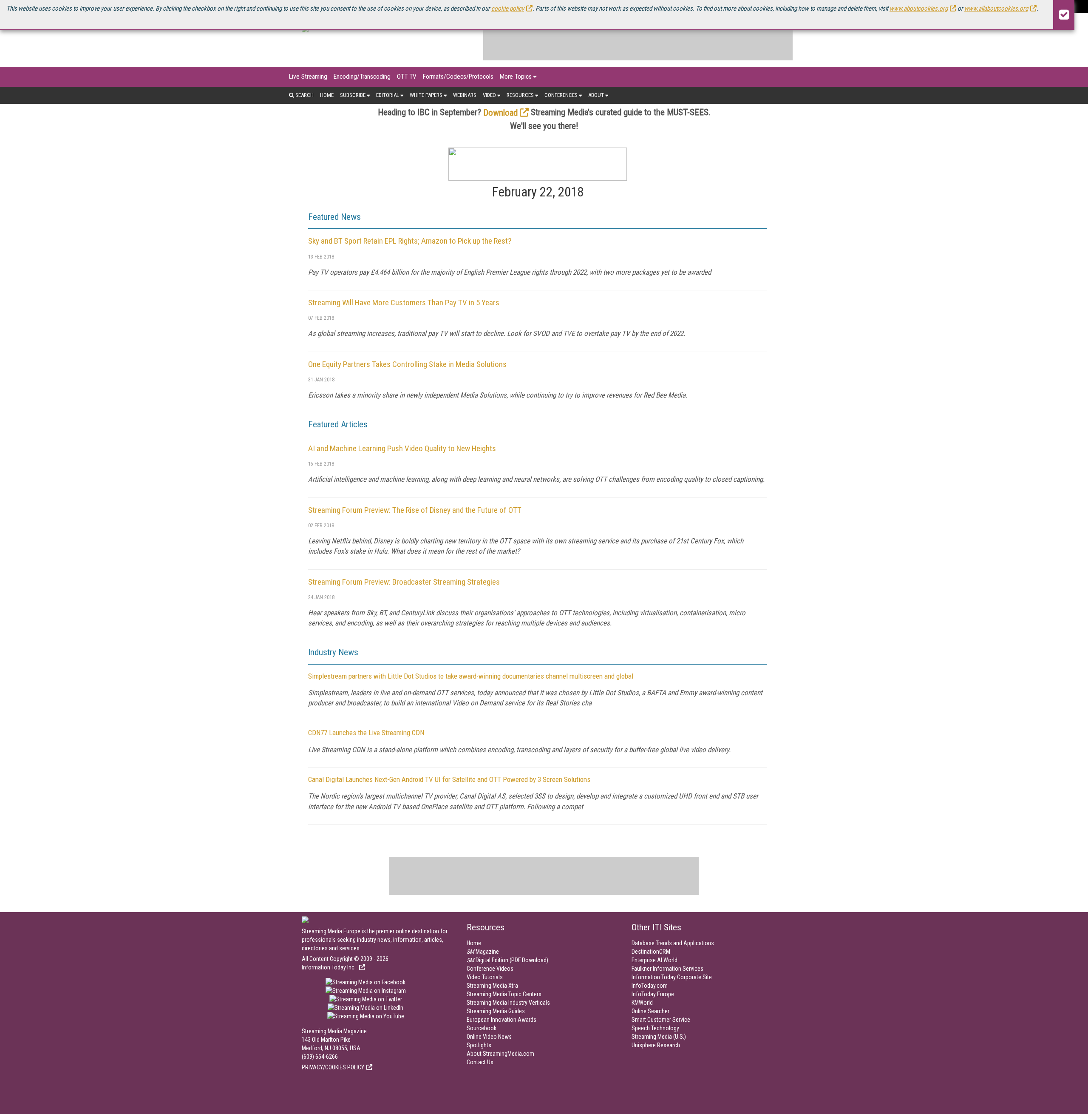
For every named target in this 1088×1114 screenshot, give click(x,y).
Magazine (483, 951)
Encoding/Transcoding (362, 76)
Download (500, 113)
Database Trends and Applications (673, 943)
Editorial (387, 95)
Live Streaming (308, 76)
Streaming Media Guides (496, 1011)
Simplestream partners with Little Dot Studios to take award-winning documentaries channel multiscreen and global (470, 676)
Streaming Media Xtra (492, 985)
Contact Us (480, 1062)
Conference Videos (490, 968)
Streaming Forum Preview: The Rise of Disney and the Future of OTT (414, 510)
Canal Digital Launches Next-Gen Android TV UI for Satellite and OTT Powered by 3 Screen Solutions (449, 779)
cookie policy (507, 8)
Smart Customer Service (661, 1019)
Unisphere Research (656, 1045)
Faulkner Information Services (667, 968)
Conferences (561, 95)
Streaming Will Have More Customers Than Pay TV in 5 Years (403, 302)
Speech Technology (655, 1028)
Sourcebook (481, 1028)
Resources (520, 95)
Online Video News (489, 1036)
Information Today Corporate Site (672, 977)
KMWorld (642, 1002)
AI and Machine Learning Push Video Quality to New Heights (402, 448)
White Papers (426, 95)
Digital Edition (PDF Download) (507, 960)
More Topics (516, 76)
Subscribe (353, 95)
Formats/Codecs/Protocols (458, 76)
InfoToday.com (650, 985)
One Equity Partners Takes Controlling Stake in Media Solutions (407, 364)
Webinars (464, 95)
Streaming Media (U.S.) (659, 1036)
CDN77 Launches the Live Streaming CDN (366, 732)
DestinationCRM (651, 951)
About (596, 95)
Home (327, 95)
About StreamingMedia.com (500, 1053)
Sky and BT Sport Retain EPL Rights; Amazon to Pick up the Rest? (409, 241)
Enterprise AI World (654, 960)
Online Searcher (650, 1011)
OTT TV (406, 76)
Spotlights (479, 1045)
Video (489, 95)
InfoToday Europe (653, 994)
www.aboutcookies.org (919, 8)
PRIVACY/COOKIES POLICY (333, 1067)
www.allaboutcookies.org (996, 8)
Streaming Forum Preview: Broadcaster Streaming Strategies (404, 582)
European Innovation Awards (501, 1019)
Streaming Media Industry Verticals (508, 1002)
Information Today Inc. (329, 967)
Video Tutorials (485, 977)
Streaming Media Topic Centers (504, 994)
